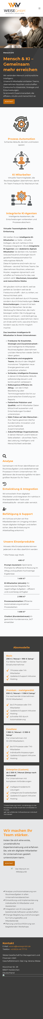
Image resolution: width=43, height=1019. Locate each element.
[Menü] (39, 8)
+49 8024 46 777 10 (18, 949)
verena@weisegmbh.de (20, 946)
